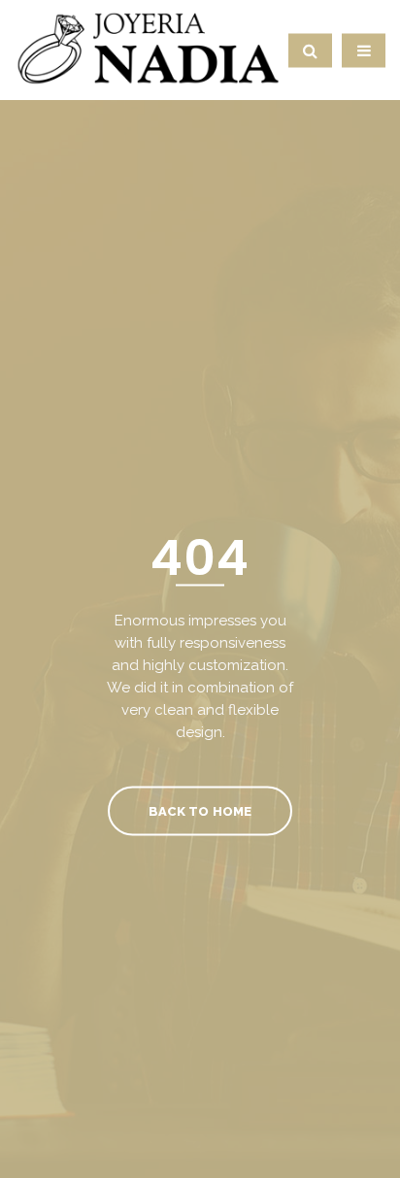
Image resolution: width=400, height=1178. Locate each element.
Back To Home (199, 810)
